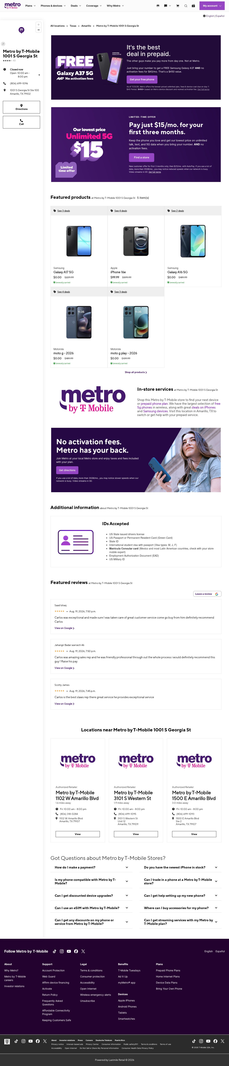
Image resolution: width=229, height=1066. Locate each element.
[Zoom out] (38, 29)
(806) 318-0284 (69, 813)
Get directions (67, 470)
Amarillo (86, 25)
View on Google (64, 628)
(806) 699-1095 (127, 813)
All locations (57, 25)
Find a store (141, 157)
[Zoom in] (38, 24)
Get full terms (203, 89)
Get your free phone (142, 79)
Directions (22, 109)
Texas (73, 25)
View (78, 834)
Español (220, 15)
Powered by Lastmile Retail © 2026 (114, 1059)
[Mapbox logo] (3, 44)
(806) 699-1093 (185, 813)
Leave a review (204, 593)
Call (21, 124)
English (210, 15)
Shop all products (135, 372)
